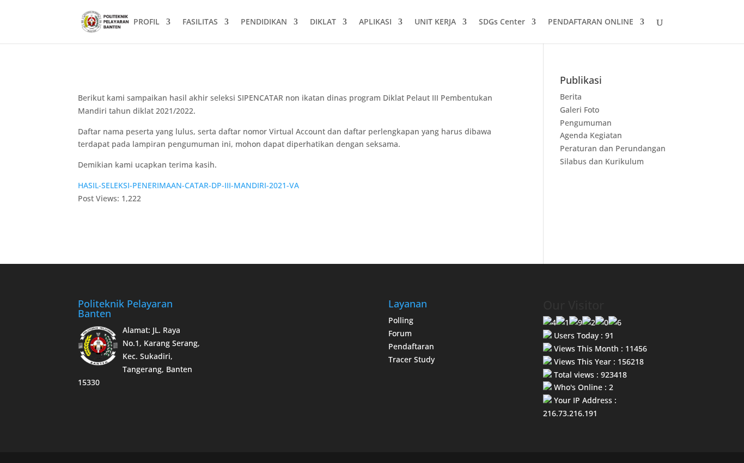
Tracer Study (411, 359)
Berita (571, 96)
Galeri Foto (579, 109)
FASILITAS (200, 22)
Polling (400, 320)
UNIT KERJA (435, 22)
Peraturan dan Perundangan (613, 148)
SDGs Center (502, 22)
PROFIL (146, 22)
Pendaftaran (411, 346)
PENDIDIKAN (264, 22)
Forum (400, 333)
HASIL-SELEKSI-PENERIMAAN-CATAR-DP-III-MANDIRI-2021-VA (188, 185)
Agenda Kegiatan (591, 135)
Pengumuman (586, 123)
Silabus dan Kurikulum (602, 161)
